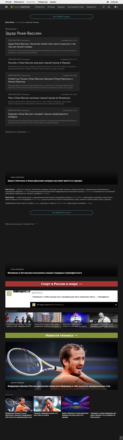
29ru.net (8, 2)
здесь (90, 203)
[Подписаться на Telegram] (107, 2)
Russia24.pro (37, 199)
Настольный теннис (76, 7)
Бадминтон (91, 7)
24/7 (25, 191)
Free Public (46, 193)
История (51, 7)
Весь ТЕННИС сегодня (61, 16)
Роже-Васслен (14, 40)
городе (36, 203)
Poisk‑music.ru (19, 2)
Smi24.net (88, 191)
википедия (21, 22)
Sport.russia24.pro (11, 311)
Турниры (61, 7)
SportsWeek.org (78, 197)
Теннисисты (40, 7)
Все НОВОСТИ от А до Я (61, 212)
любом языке (62, 203)
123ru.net (114, 2)
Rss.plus (53, 2)
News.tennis (31, 2)
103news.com (43, 2)
